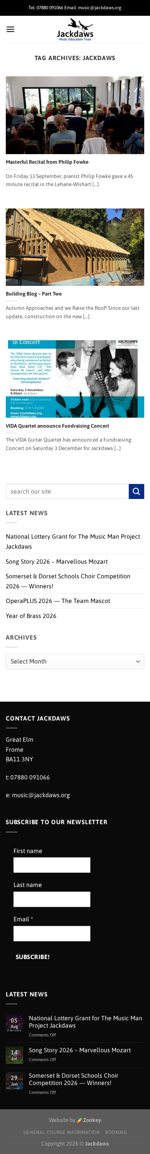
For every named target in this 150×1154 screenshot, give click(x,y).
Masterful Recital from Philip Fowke (47, 162)
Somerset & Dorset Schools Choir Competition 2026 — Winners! (68, 581)
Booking (116, 1132)
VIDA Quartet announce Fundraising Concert (57, 426)
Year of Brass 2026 (31, 615)
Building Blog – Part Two (34, 294)
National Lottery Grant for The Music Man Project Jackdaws (73, 541)
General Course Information (61, 1132)
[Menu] (10, 29)
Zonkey (91, 1120)
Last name (27, 884)
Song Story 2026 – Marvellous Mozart (57, 561)
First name (27, 850)
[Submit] (136, 491)
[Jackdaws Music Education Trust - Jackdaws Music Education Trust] (75, 29)
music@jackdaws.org (41, 794)
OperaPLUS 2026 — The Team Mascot (58, 600)
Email (23, 918)
